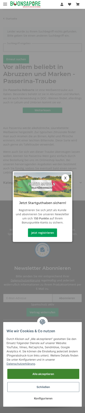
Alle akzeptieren (43, 374)
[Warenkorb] (78, 4)
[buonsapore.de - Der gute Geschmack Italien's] (25, 4)
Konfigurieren (43, 398)
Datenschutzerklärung (21, 363)
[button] (62, 4)
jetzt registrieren (42, 233)
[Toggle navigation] (5, 2)
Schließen (43, 387)
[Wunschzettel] (70, 4)
